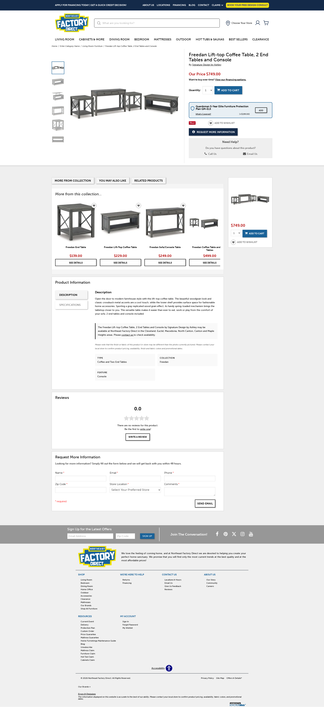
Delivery (84, 625)
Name (59, 472)
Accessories (86, 596)
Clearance (260, 39)
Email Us (251, 153)
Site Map (220, 678)
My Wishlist (128, 628)
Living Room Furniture (92, 46)
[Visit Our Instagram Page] (243, 534)
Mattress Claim (87, 650)
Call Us (212, 153)
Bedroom (141, 39)
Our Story (210, 580)
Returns (126, 580)
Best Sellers (238, 39)
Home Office (87, 589)
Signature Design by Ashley (206, 65)
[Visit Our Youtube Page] (251, 534)
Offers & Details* (234, 678)
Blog (192, 5)
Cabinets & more (91, 39)
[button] (238, 23)
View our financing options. (230, 79)
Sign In (126, 621)
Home (54, 46)
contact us (128, 334)
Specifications (70, 304)
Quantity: (195, 90)
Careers (210, 586)
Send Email (205, 503)
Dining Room (119, 39)
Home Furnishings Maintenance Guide (98, 641)
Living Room (64, 39)
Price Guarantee (88, 634)
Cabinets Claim (88, 660)
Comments (171, 484)
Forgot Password (130, 625)
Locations (163, 5)
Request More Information (216, 132)
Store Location (119, 484)
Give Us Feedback (173, 586)
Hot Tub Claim (87, 657)
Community (211, 583)
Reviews (168, 589)
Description (68, 294)
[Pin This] (192, 123)
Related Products (148, 180)
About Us (148, 5)
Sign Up (147, 536)
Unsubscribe (86, 647)
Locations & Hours (173, 580)
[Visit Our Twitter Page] (234, 534)
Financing (179, 5)
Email (114, 472)
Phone (169, 472)
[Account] (258, 23)
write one (145, 429)
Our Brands (86, 605)
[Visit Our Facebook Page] (217, 534)
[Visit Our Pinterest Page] (226, 534)
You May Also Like (112, 180)
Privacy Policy (207, 678)
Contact (203, 5)
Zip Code (61, 484)
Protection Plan (88, 628)
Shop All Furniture (89, 608)
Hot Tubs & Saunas (210, 39)
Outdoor (183, 39)
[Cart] (266, 23)
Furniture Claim (88, 653)
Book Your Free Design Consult (247, 5)
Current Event (87, 621)
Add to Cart (230, 90)
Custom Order (87, 631)
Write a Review (137, 437)
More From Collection (73, 180)
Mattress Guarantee (90, 637)
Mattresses (162, 39)
